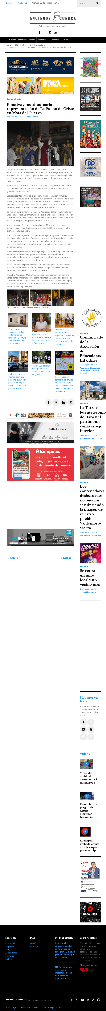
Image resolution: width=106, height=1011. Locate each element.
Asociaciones (43, 39)
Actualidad (11, 39)
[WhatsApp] (90, 736)
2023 (17, 45)
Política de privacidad (51, 1007)
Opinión (8, 3)
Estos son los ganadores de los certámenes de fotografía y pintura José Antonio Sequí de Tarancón (65, 950)
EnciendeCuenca (30, 116)
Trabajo (32, 39)
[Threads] (83, 736)
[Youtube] (90, 729)
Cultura (65, 39)
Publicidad (22, 3)
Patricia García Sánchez (90, 535)
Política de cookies (29, 1007)
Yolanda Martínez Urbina (91, 438)
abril (24, 45)
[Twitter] (90, 722)
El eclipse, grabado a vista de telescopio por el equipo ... (90, 845)
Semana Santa (40, 45)
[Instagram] (83, 729)
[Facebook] (83, 722)
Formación (55, 39)
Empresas (22, 39)
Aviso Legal (11, 1007)
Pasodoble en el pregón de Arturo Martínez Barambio (90, 811)
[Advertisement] (41, 504)
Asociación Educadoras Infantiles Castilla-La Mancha (90, 370)
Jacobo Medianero (88, 592)
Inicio (9, 45)
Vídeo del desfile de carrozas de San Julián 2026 (90, 778)
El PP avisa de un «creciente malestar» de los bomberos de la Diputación (63, 973)
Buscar (97, 3)
